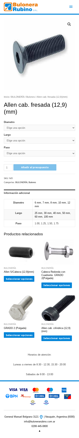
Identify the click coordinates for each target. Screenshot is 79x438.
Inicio (6, 97)
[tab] (39, 193)
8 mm (53, 202)
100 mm (48, 216)
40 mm (57, 213)
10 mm (62, 202)
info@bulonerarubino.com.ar (39, 421)
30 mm (48, 213)
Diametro (9, 122)
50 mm (66, 213)
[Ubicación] (41, 416)
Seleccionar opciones (19, 278)
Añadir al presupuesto (35, 167)
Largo (7, 134)
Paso (7, 147)
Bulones (30, 97)
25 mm (38, 213)
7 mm (46, 202)
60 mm (38, 216)
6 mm (38, 202)
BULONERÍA (18, 97)
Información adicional (17, 193)
